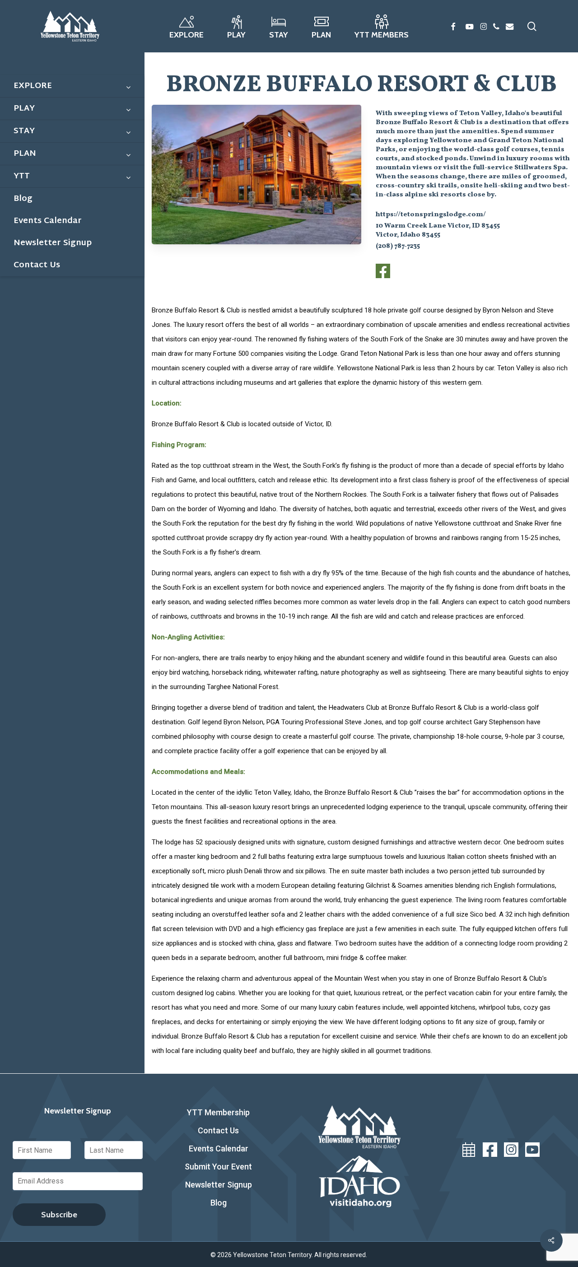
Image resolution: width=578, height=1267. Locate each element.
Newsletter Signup (218, 1184)
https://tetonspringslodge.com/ (431, 214)
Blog (218, 1202)
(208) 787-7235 (398, 246)
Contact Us (218, 1130)
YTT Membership (218, 1112)
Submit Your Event (218, 1166)
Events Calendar (218, 1148)
